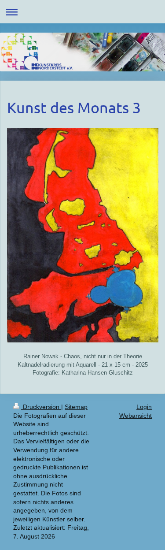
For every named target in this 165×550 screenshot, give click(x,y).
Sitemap (76, 406)
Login (144, 406)
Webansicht (135, 415)
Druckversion (41, 406)
